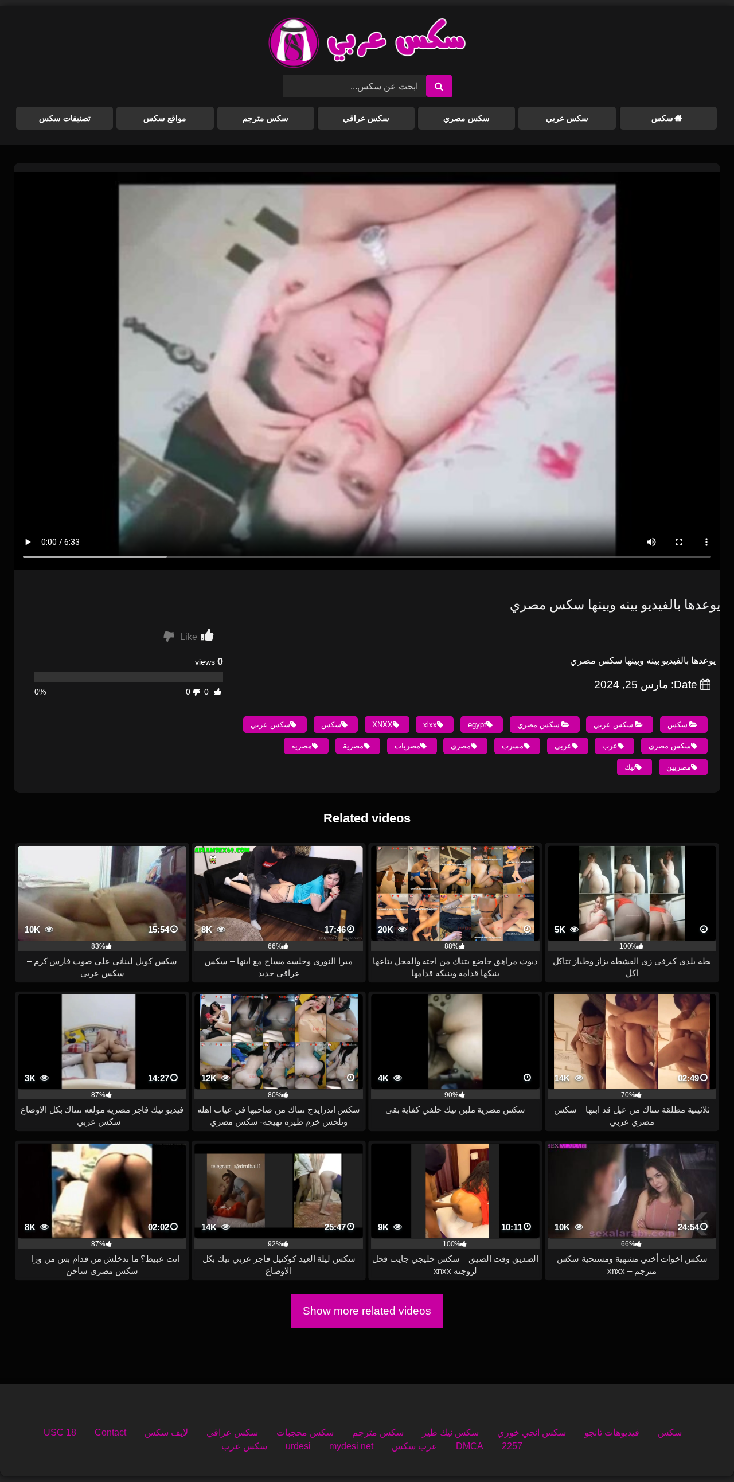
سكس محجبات (305, 1432)
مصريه (301, 746)
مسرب (513, 746)
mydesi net (351, 1446)
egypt (477, 724)
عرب (610, 746)
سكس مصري (466, 118)
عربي (563, 746)
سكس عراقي (366, 118)
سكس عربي (567, 118)
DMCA (469, 1446)
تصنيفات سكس (65, 118)
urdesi (298, 1446)
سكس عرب (244, 1446)
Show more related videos (367, 1311)
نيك (629, 767)
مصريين (678, 767)
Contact (110, 1432)
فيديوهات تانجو (611, 1432)
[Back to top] (698, 1448)
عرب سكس (415, 1446)
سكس (662, 118)
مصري (461, 746)
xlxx (430, 724)
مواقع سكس (164, 118)
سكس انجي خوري (531, 1432)
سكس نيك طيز (450, 1432)
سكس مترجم (265, 118)
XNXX (382, 724)
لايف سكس (166, 1432)
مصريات (407, 746)
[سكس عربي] (367, 45)
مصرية (353, 746)
